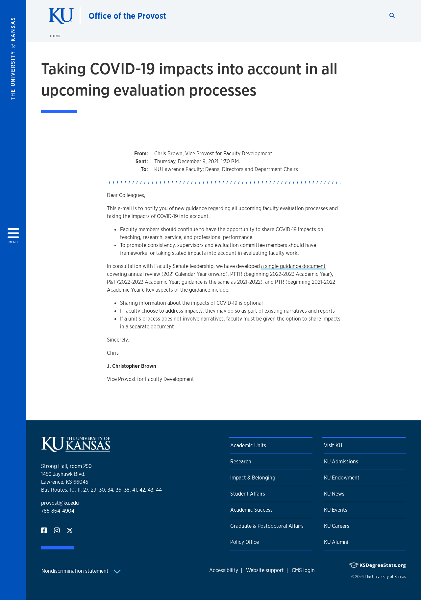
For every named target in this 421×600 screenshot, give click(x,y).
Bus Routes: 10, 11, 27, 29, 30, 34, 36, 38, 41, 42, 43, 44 (101, 489)
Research (240, 461)
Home (55, 35)
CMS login (303, 570)
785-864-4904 (57, 510)
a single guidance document (293, 266)
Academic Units (248, 445)
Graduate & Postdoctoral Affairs (267, 525)
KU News (334, 493)
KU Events (335, 509)
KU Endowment (341, 477)
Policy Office (244, 542)
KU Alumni (336, 542)
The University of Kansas (385, 576)
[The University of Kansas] (75, 449)
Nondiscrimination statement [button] (75, 570)
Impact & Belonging (252, 477)
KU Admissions (341, 461)
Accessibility (223, 570)
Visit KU (333, 445)
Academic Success (251, 509)
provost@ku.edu (60, 503)
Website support (265, 570)
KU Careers (336, 525)
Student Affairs (247, 493)
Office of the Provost (127, 15)
